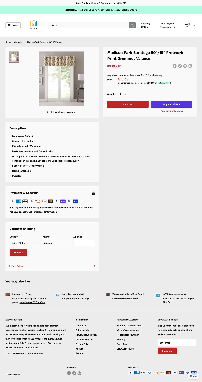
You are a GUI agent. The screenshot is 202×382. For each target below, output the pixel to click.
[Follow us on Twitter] (74, 373)
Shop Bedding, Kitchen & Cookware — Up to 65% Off (101, 3)
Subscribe (167, 350)
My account (166, 26)
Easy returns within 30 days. (76, 298)
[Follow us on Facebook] (69, 373)
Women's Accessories (128, 330)
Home (8, 42)
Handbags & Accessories (129, 325)
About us (80, 348)
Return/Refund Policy (86, 334)
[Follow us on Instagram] (79, 373)
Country (14, 236)
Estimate (18, 252)
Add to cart (128, 104)
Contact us (81, 325)
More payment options (172, 110)
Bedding (121, 339)
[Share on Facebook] (175, 66)
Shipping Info (82, 330)
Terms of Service (84, 339)
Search (79, 353)
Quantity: (112, 94)
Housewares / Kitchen (128, 334)
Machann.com (114, 66)
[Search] (132, 25)
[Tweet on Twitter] (185, 66)
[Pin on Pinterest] (180, 66)
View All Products (125, 348)
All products (18, 42)
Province (46, 236)
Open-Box (122, 344)
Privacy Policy (83, 344)
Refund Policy (16, 266)
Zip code (77, 236)
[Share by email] (190, 66)
